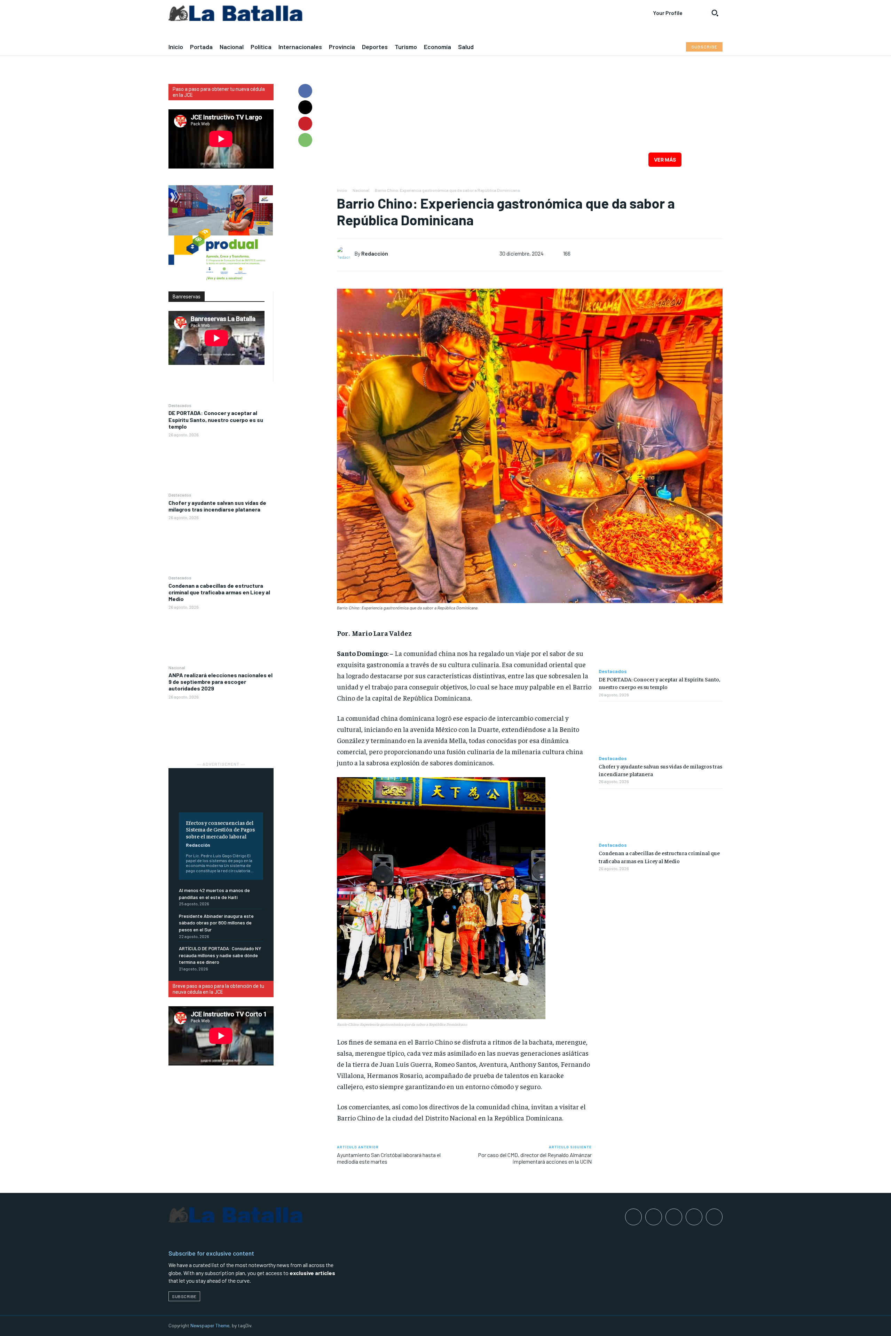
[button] (715, 13)
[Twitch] (694, 1217)
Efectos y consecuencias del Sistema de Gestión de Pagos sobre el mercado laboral (220, 829)
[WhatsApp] (305, 140)
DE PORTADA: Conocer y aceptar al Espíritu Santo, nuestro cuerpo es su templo (215, 419)
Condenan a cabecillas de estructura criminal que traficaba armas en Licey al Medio (219, 592)
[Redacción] (345, 253)
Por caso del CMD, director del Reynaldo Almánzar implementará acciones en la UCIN (535, 1158)
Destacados (179, 405)
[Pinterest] (305, 124)
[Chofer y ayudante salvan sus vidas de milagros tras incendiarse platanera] (221, 547)
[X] (305, 107)
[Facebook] (305, 91)
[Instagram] (653, 1217)
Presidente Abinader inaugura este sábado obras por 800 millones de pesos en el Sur (216, 922)
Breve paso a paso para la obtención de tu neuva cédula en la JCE (218, 989)
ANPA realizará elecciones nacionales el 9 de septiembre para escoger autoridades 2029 (220, 682)
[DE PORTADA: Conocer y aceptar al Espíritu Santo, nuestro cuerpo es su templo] (221, 464)
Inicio (342, 190)
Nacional (176, 667)
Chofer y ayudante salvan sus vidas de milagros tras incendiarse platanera (217, 506)
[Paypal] (673, 1217)
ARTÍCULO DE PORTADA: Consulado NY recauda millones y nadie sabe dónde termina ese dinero (220, 955)
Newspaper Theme (209, 1325)
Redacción (198, 845)
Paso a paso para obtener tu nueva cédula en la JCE (219, 92)
